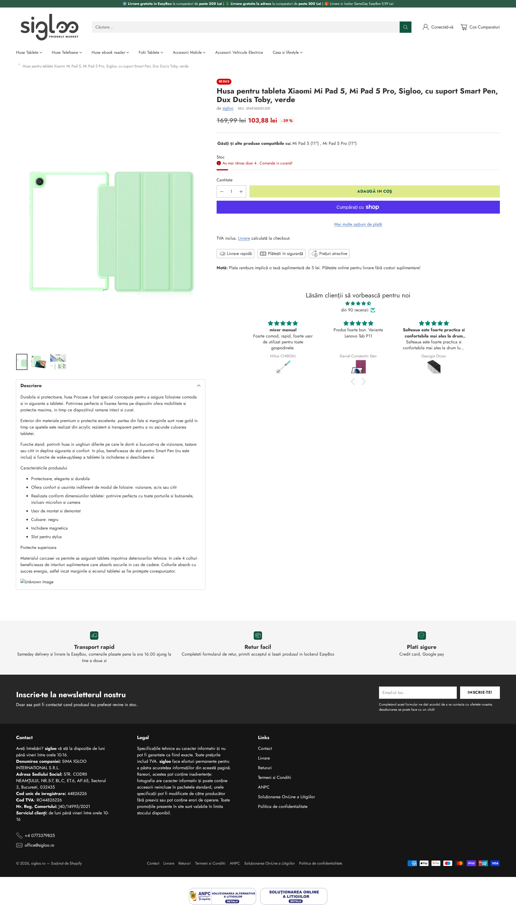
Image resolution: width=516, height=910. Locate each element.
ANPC (264, 787)
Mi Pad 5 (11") (305, 143)
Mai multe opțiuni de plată (358, 224)
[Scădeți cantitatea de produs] (222, 191)
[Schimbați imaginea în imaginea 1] (21, 362)
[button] (354, 381)
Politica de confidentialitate (282, 806)
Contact (265, 748)
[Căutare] (405, 27)
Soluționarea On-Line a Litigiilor (286, 797)
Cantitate (224, 180)
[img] (358, 303)
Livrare (244, 238)
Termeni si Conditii (274, 777)
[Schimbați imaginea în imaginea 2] (39, 362)
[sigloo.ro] (49, 27)
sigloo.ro (38, 863)
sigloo (228, 108)
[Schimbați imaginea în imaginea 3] (58, 362)
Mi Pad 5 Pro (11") (340, 143)
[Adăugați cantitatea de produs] (241, 191)
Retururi (265, 768)
